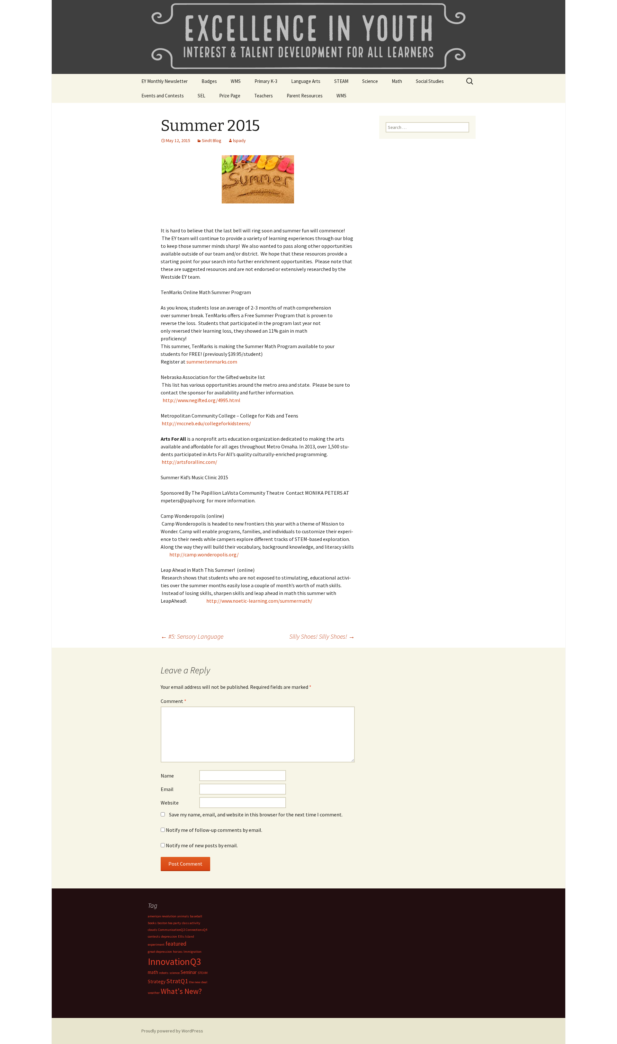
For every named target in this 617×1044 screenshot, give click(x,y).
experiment (156, 944)
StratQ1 (177, 981)
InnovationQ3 (174, 962)
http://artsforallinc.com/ (189, 462)
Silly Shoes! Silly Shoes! (322, 636)
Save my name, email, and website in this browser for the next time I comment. (256, 814)
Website (170, 802)
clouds (152, 930)
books (152, 923)
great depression (160, 952)
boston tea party (169, 923)
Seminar (189, 972)
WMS (236, 81)
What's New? (181, 991)
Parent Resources (305, 96)
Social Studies (430, 81)
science (174, 973)
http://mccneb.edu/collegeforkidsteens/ (206, 423)
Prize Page (229, 96)
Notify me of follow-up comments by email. (214, 830)
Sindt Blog (211, 140)
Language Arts (305, 81)
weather (154, 993)
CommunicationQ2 (171, 930)
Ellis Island (186, 936)
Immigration (192, 952)
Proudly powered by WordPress (172, 1031)
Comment (173, 701)
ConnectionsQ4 (196, 930)
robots (163, 973)
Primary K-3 (266, 81)
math (153, 972)
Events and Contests (162, 96)
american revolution (162, 916)
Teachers (263, 96)
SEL (201, 96)
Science (370, 81)
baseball (196, 916)
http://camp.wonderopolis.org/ (203, 554)
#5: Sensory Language (192, 636)
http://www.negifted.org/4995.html (201, 400)
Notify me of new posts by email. (202, 845)
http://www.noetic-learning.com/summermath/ (259, 601)
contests (154, 936)
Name (167, 775)
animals (183, 916)
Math (397, 81)
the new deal (198, 982)
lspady (239, 140)
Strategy (156, 981)
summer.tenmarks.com (211, 361)
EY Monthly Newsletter (164, 81)
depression (169, 936)
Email (167, 789)
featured (175, 943)
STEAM (341, 81)
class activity (191, 923)
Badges (209, 81)
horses (178, 952)
